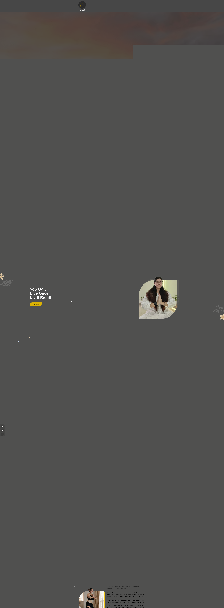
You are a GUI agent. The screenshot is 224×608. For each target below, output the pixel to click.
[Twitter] (2, 430)
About (96, 5)
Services (102, 5)
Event (113, 5)
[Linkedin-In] (2, 434)
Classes (109, 5)
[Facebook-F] (2, 426)
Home (92, 5)
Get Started (36, 304)
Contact (137, 5)
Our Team (127, 5)
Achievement (120, 5)
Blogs (132, 5)
